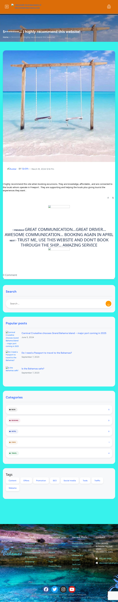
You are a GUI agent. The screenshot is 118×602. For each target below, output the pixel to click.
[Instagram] (63, 589)
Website (13, 488)
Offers (26, 480)
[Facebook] (46, 589)
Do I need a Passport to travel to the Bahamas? (47, 352)
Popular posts (16, 323)
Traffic (97, 480)
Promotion (41, 480)
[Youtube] (71, 589)
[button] (109, 6)
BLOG (13, 409)
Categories (14, 397)
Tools (85, 480)
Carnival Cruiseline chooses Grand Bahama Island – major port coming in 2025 (64, 333)
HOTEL (14, 431)
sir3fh (23, 168)
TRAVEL (14, 453)
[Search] (108, 304)
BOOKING (15, 420)
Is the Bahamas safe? (33, 368)
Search (11, 291)
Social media (70, 480)
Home (5, 37)
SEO (55, 480)
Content (12, 480)
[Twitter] (54, 589)
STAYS (14, 442)
